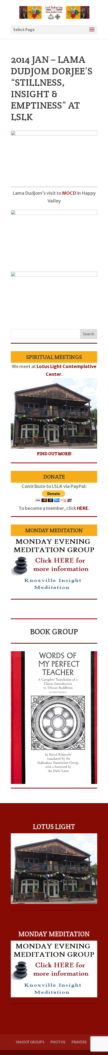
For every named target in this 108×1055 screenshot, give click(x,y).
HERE (82, 508)
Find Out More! (54, 453)
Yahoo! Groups (30, 1042)
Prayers (79, 1042)
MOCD (69, 193)
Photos (57, 1042)
